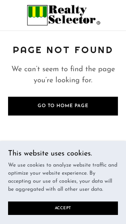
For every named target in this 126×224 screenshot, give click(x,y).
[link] (63, 15)
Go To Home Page (63, 105)
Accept (63, 208)
